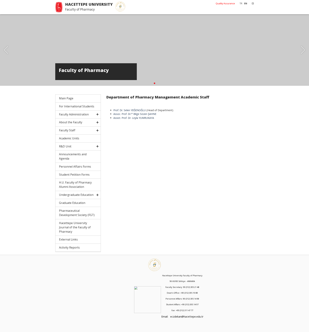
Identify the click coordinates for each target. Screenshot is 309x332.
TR (241, 3)
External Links (68, 239)
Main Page (66, 98)
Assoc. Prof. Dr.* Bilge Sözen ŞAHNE (134, 114)
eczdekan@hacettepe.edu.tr (186, 316)
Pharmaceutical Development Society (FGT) (77, 213)
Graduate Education (72, 203)
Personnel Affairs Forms (75, 167)
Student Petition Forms (74, 175)
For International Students (76, 106)
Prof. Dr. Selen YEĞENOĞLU (129, 110)
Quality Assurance (225, 3)
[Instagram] (252, 3)
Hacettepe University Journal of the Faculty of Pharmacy (75, 227)
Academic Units (69, 138)
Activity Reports (69, 247)
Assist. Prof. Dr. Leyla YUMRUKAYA (133, 118)
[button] (154, 83)
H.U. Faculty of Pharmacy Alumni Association (75, 184)
